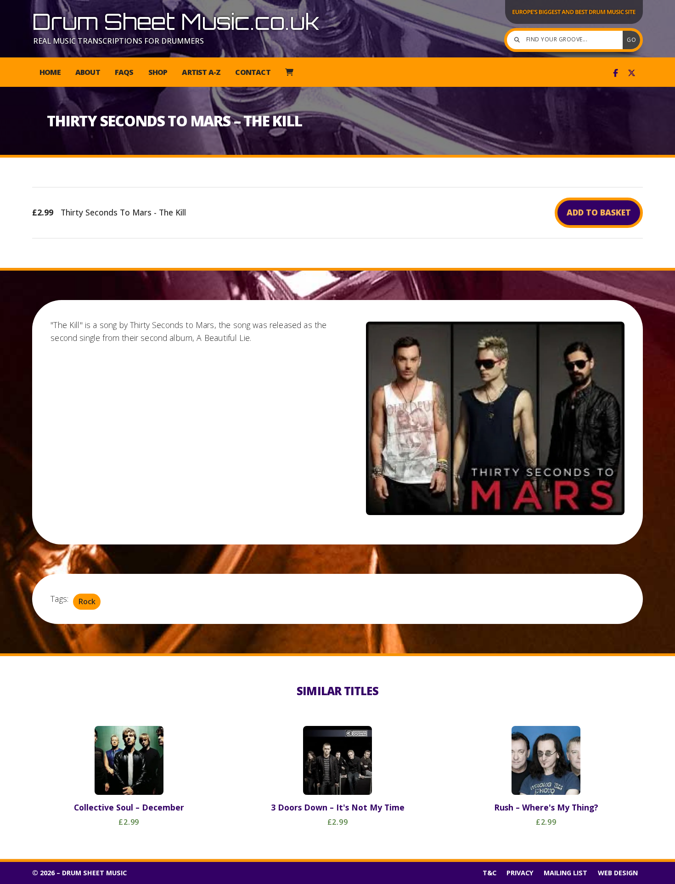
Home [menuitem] (50, 72)
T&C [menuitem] (489, 872)
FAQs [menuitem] (124, 72)
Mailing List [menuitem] (565, 872)
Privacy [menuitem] (520, 872)
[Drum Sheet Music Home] (574, 23)
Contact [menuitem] (252, 72)
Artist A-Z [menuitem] (201, 72)
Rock (87, 601)
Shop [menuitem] (158, 72)
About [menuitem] (87, 72)
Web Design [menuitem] (618, 872)
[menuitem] (289, 72)
